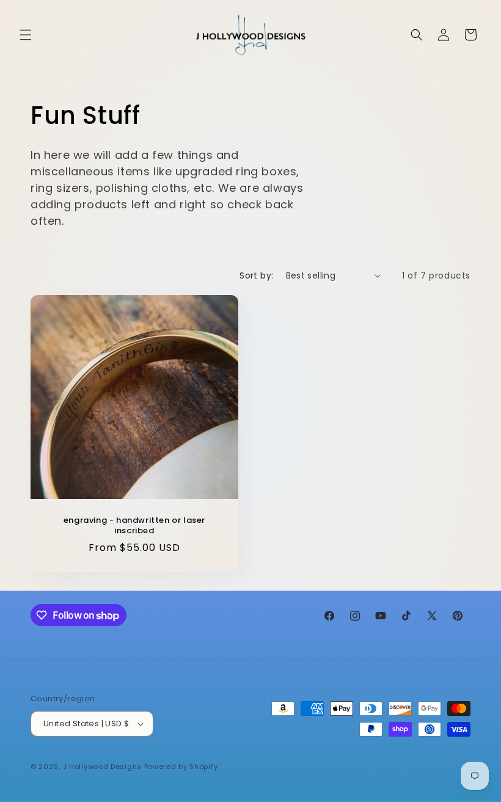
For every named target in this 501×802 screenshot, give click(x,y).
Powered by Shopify (181, 766)
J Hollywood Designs (102, 766)
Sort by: (256, 275)
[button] (25, 34)
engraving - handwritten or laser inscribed (134, 525)
